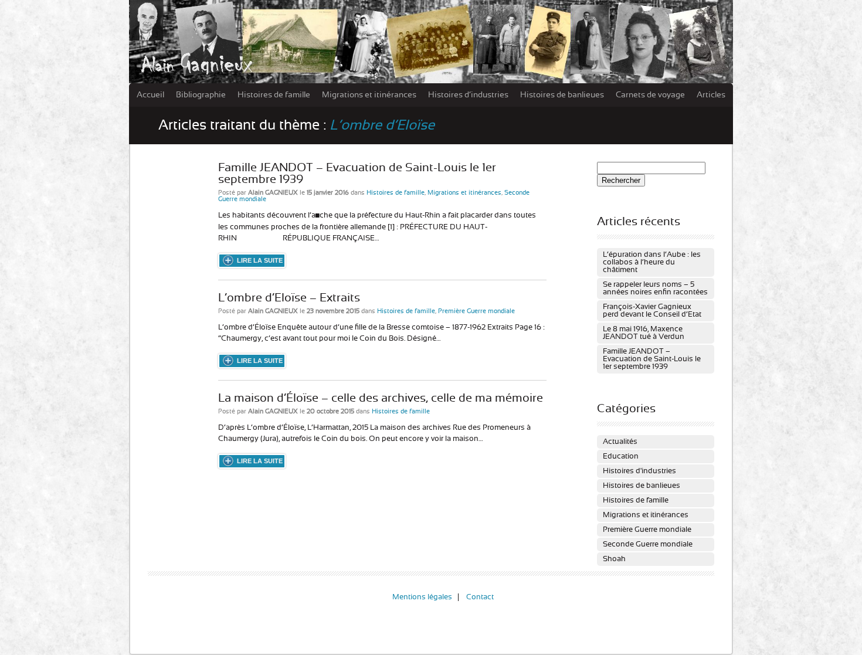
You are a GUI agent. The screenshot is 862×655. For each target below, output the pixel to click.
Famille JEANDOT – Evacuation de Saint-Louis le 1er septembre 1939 (652, 359)
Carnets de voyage (650, 95)
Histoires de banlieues (562, 95)
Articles (711, 95)
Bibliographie (201, 95)
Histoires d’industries (468, 95)
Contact (480, 597)
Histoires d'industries (639, 471)
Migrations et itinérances (369, 95)
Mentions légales (422, 597)
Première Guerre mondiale (476, 311)
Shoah (614, 559)
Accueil (150, 95)
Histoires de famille (273, 95)
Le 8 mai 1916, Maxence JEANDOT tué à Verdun (643, 333)
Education (621, 456)
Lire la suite (260, 260)
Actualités (620, 442)
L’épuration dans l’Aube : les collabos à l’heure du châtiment (652, 262)
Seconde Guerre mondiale (648, 544)
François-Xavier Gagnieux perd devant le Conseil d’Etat (652, 310)
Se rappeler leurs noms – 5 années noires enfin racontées (655, 288)
